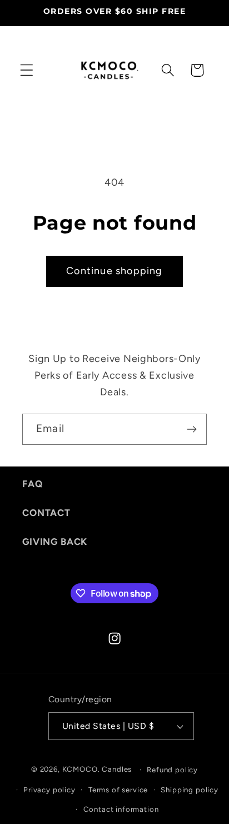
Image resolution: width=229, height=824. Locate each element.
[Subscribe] (191, 429)
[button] (27, 70)
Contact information (121, 809)
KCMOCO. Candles (97, 769)
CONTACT (46, 512)
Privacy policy (49, 789)
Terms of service (118, 789)
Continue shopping (114, 271)
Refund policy (172, 769)
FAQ (32, 483)
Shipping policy (189, 789)
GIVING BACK (54, 541)
